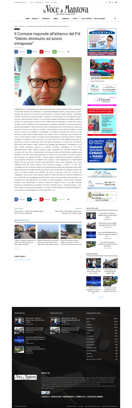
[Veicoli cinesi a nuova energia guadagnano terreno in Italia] (91, 225)
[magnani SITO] (101, 105)
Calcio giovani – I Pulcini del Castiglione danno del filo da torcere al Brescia (29, 212)
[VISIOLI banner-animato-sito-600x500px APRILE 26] (101, 162)
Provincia (45, 18)
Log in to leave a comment (22, 260)
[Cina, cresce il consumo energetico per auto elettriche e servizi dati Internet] (91, 244)
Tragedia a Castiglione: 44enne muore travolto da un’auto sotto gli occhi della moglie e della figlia (24, 242)
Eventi (55, 18)
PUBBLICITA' (81, 397)
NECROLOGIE (56, 397)
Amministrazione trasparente (110, 406)
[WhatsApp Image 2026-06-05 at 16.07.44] (101, 82)
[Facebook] (106, 2)
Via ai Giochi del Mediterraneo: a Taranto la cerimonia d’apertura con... (107, 234)
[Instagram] (109, 2)
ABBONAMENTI (68, 397)
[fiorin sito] (101, 177)
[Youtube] (116, 2)
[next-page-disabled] (18, 248)
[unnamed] (101, 189)
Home (32, 2)
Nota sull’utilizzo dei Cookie (92, 406)
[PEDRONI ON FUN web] (101, 94)
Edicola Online (99, 18)
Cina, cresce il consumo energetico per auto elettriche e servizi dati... (107, 244)
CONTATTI (45, 397)
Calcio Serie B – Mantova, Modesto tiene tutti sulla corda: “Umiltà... (107, 215)
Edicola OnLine (39, 2)
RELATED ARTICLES (21, 220)
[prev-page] (15, 248)
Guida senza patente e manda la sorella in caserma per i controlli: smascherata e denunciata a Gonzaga (71, 242)
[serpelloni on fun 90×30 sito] (101, 201)
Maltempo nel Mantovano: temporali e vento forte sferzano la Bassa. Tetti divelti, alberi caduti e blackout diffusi (48, 242)
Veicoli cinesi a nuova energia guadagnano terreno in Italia (110, 271)
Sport (75, 18)
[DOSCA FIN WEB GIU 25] (101, 55)
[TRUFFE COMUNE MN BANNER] (101, 135)
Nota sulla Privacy (72, 406)
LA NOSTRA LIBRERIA (95, 397)
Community (54, 2)
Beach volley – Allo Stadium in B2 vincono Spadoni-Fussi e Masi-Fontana (68, 212)
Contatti (47, 2)
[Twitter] (113, 2)
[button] (115, 19)
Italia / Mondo (87, 18)
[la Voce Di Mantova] (66, 10)
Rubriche (65, 18)
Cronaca (35, 18)
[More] (68, 52)
